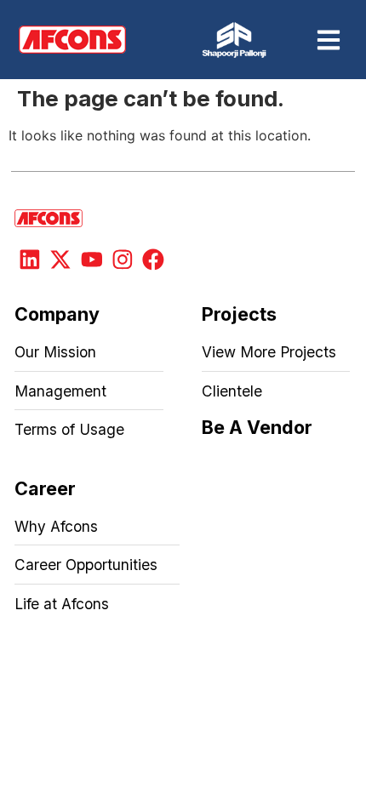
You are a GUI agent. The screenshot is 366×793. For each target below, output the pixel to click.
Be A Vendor (257, 427)
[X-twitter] (60, 259)
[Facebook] (153, 259)
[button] (328, 39)
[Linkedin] (29, 259)
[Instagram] (122, 259)
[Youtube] (91, 259)
